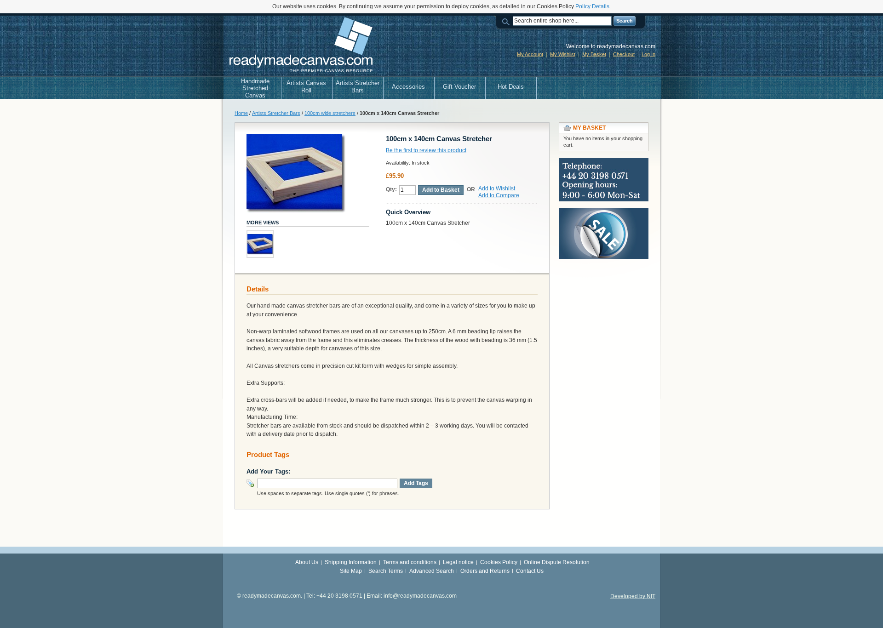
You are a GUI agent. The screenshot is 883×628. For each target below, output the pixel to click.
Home (241, 113)
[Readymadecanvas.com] (300, 46)
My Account (530, 54)
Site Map (351, 571)
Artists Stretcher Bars (276, 113)
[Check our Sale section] (603, 212)
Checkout (624, 54)
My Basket (594, 54)
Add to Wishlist (496, 188)
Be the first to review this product (426, 150)
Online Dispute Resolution (557, 562)
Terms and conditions (409, 562)
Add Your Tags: (268, 471)
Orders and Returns (485, 571)
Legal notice (458, 562)
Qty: (391, 189)
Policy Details (592, 6)
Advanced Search (431, 571)
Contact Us (530, 571)
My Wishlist (562, 54)
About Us (306, 562)
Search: (507, 21)
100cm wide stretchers (329, 113)
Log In (648, 54)
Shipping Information (351, 562)
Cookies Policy (498, 562)
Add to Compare (498, 195)
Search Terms (385, 571)
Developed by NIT (632, 596)
